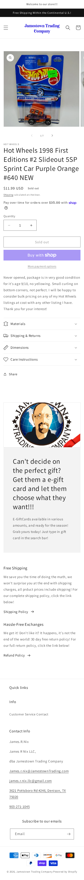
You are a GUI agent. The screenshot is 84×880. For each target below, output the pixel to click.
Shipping (8, 194)
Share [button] (13, 374)
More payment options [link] (42, 266)
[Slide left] (32, 135)
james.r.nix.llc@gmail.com (30, 780)
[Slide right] (52, 135)
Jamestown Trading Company (34, 871)
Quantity (9, 216)
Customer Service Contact (28, 714)
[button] (6, 28)
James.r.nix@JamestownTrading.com (39, 771)
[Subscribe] (68, 834)
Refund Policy (14, 655)
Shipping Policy (16, 611)
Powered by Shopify (65, 871)
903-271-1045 (19, 806)
